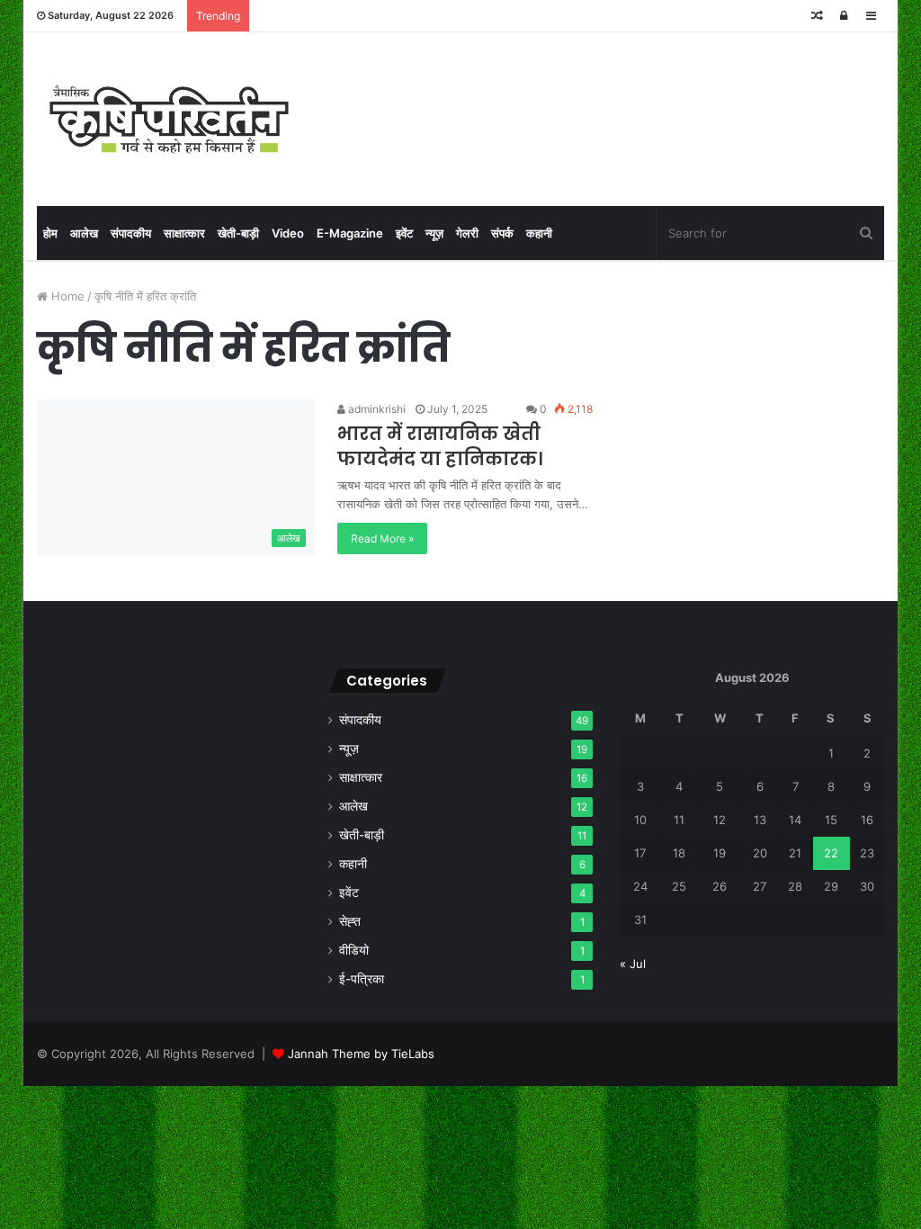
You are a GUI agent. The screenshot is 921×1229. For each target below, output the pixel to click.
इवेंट (404, 233)
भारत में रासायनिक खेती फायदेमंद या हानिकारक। (439, 446)
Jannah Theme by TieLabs (361, 1053)
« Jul (633, 963)
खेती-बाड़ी (238, 233)
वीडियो (354, 950)
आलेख (84, 233)
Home (66, 296)
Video (288, 233)
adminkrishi (375, 409)
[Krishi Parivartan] (169, 119)
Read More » (382, 538)
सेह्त (350, 921)
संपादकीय (131, 233)
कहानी (539, 233)
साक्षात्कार (184, 233)
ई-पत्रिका (361, 979)
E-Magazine (350, 233)
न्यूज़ (434, 233)
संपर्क (502, 233)
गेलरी (467, 233)
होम (50, 233)
